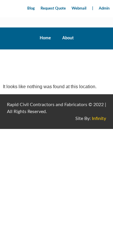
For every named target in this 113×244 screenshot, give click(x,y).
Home (45, 38)
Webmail (79, 8)
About (68, 38)
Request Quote (53, 8)
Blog (31, 8)
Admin (104, 8)
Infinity (99, 118)
